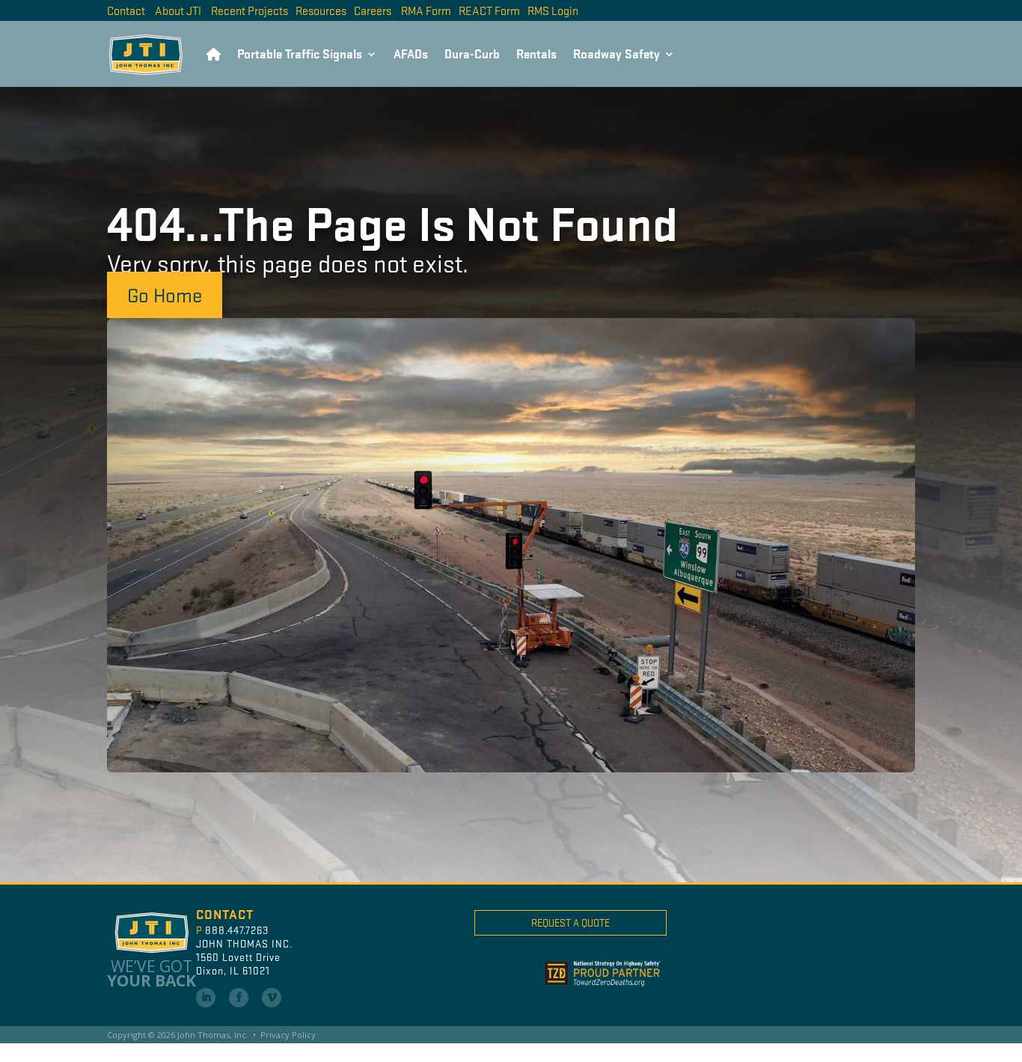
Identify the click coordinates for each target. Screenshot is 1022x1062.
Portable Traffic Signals (299, 53)
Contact (126, 10)
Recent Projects (249, 10)
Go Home (164, 294)
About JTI (178, 10)
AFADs (411, 53)
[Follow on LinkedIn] (205, 997)
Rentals (536, 53)
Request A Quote (570, 922)
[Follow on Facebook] (238, 997)
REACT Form (489, 10)
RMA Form (426, 10)
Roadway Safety (616, 53)
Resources (321, 10)
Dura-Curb (472, 53)
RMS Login (552, 10)
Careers (372, 10)
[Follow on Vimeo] (271, 997)
